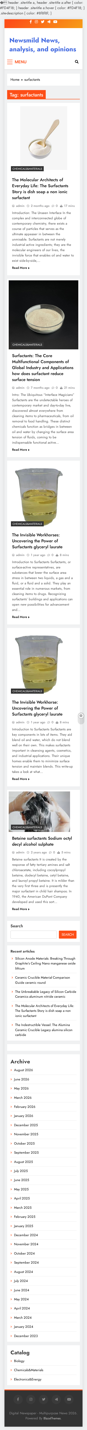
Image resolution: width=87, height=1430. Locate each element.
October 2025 (24, 1143)
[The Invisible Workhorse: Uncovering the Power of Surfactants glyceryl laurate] (40, 662)
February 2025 (24, 1216)
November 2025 (26, 1134)
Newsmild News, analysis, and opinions (42, 45)
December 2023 (26, 1336)
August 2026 (23, 1070)
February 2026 (24, 1106)
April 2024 (22, 1308)
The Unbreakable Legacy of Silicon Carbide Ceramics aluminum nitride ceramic (45, 994)
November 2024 (26, 1244)
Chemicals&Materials (27, 169)
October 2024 (24, 1253)
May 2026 (21, 1088)
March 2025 (22, 1207)
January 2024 (23, 1326)
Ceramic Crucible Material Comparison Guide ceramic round (42, 980)
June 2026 (21, 1079)
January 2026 (23, 1115)
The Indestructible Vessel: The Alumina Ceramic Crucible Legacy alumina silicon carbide (43, 1029)
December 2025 (26, 1125)
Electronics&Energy (27, 1379)
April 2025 (22, 1198)
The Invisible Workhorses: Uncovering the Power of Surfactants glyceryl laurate (37, 541)
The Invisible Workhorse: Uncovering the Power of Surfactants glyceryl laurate (37, 708)
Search (16, 926)
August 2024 (23, 1271)
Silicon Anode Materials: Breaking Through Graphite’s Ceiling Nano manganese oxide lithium (45, 963)
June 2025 (21, 1180)
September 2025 (26, 1152)
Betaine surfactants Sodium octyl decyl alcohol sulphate (42, 841)
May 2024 (21, 1299)
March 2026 (23, 1097)
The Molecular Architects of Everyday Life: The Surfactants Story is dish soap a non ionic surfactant (40, 189)
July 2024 (21, 1280)
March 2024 (23, 1317)
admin (20, 206)
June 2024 (21, 1290)
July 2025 (21, 1170)
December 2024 (26, 1235)
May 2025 (21, 1189)
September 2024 (26, 1262)
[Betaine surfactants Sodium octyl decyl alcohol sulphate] (39, 811)
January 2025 (23, 1226)
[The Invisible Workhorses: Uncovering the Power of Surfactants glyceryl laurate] (40, 495)
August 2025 (23, 1161)
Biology (19, 1361)
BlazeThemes (52, 1418)
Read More (19, 268)
